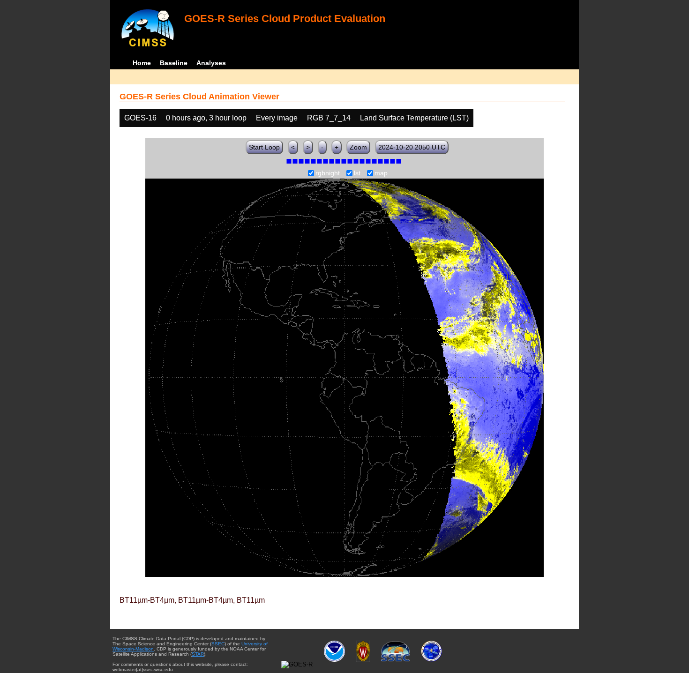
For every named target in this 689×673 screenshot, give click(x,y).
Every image (277, 118)
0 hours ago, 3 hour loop (206, 118)
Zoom (358, 147)
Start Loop (264, 147)
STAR (198, 654)
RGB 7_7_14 (329, 118)
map (381, 173)
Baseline (173, 63)
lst (357, 173)
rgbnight (327, 173)
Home (142, 63)
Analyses (211, 63)
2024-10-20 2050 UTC (411, 147)
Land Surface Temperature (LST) (414, 118)
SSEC (218, 643)
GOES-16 (140, 118)
